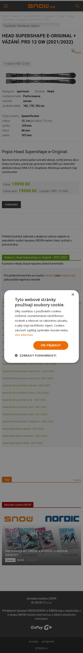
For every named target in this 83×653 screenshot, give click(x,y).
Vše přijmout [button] (51, 345)
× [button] (72, 294)
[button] (35, 355)
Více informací (24, 335)
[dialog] (41, 326)
